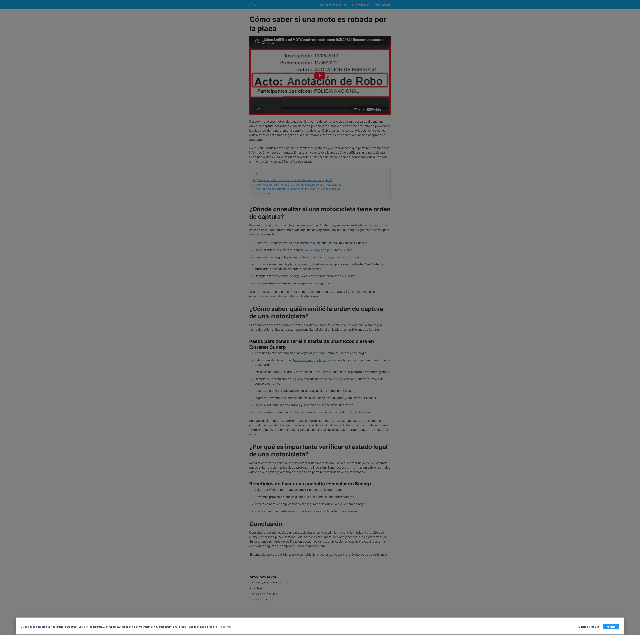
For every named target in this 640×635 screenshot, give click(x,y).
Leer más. (226, 626)
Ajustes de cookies (588, 626)
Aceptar (611, 626)
